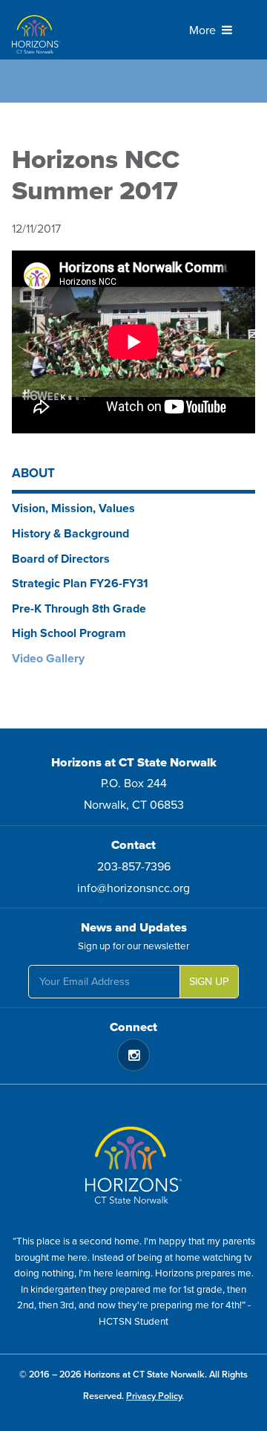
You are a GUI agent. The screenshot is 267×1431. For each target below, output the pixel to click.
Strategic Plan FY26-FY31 (80, 583)
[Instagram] (133, 1054)
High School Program (69, 633)
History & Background (70, 533)
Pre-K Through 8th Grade (79, 608)
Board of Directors (61, 559)
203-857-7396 (134, 866)
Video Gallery (48, 658)
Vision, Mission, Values (73, 508)
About (33, 473)
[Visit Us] (133, 1159)
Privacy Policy (154, 1396)
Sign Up (208, 981)
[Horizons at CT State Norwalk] (78, 29)
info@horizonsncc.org (133, 888)
